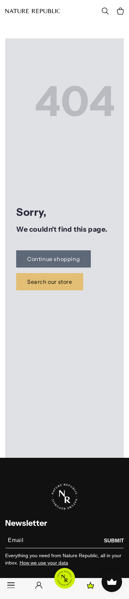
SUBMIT (114, 540)
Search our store (49, 281)
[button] (120, 11)
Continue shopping (53, 258)
